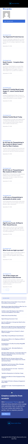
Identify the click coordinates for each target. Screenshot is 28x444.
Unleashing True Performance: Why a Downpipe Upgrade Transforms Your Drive (13, 365)
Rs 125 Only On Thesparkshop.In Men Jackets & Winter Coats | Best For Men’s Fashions (13, 144)
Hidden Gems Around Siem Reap (9, 315)
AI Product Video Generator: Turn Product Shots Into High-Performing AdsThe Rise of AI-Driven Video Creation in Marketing (14, 354)
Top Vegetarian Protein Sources (13, 37)
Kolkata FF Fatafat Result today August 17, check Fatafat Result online (13, 91)
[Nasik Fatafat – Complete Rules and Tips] (14, 53)
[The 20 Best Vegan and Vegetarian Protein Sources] (14, 267)
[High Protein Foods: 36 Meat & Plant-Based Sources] (14, 214)
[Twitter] (16, 430)
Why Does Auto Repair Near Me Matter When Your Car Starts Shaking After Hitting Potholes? (14, 307)
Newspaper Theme (11, 402)
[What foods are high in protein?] (14, 242)
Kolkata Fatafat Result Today (12, 117)
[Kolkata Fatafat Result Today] (14, 108)
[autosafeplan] (14, 4)
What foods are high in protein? (13, 250)
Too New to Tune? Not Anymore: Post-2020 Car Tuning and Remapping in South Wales (13, 311)
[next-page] (7, 290)
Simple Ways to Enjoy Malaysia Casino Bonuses (13, 335)
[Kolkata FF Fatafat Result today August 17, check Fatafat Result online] (14, 81)
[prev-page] (4, 290)
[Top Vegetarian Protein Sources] (14, 28)
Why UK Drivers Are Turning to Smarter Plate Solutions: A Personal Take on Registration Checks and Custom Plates (13, 359)
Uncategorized (7, 35)
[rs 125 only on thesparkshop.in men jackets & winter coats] (14, 189)
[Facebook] (12, 430)
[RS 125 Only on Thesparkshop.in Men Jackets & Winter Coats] (14, 161)
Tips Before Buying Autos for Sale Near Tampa (12, 373)
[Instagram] (14, 430)
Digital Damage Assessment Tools (10, 318)
